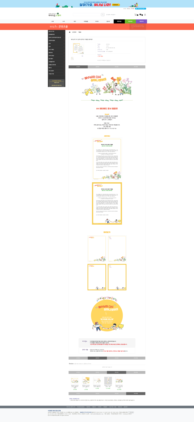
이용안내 (94, 406)
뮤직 (75, 21)
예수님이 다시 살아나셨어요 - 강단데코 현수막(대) (119, 386)
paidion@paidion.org (98, 413)
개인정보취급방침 (80, 406)
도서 (64, 21)
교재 (52, 21)
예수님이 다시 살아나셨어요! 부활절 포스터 (86, 386)
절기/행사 (74, 32)
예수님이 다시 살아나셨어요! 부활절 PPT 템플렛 (75, 386)
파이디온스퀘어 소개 (71, 406)
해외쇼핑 (120, 406)
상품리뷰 (97, 66)
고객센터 (99, 406)
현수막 (108, 21)
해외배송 (133, 8)
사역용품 (86, 21)
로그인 (125, 8)
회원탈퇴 (105, 406)
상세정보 (78, 66)
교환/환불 (136, 66)
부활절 (79, 32)
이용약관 (88, 406)
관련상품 (116, 66)
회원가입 (128, 8)
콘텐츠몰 (119, 21)
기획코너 (141, 21)
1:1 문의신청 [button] (130, 412)
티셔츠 (97, 21)
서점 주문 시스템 (112, 406)
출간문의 (125, 406)
